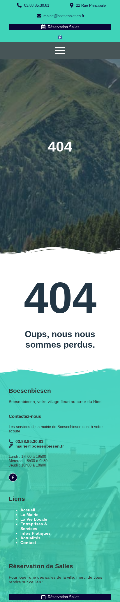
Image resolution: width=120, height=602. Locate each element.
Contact (28, 542)
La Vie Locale (33, 519)
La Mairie (29, 514)
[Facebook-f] (60, 37)
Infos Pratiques (35, 533)
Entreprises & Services (33, 526)
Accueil (27, 510)
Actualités (30, 538)
